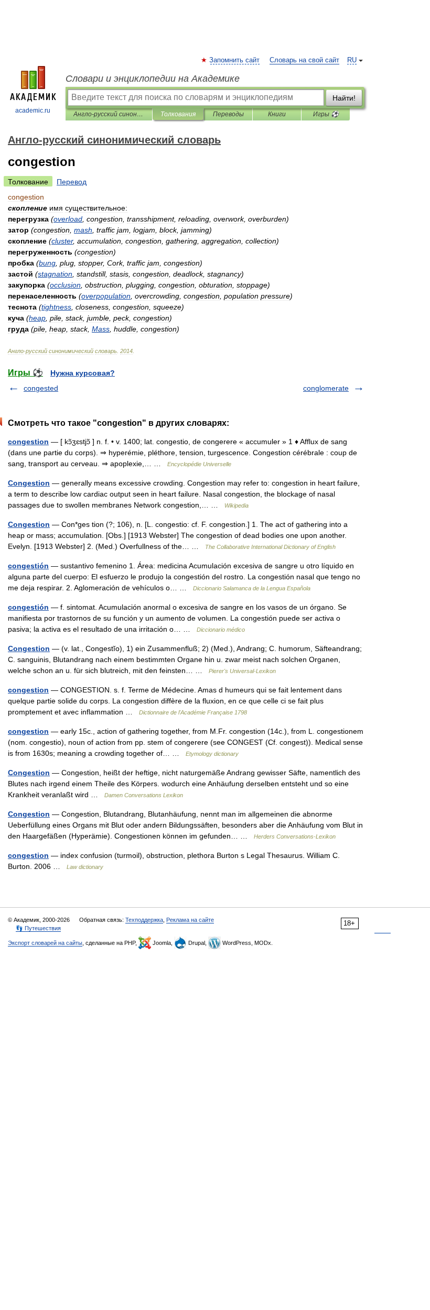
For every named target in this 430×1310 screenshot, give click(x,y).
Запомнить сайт (235, 60)
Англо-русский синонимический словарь (108, 114)
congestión (28, 566)
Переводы (228, 114)
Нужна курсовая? (82, 373)
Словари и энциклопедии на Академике (153, 78)
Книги (277, 114)
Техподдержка (144, 920)
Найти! (344, 98)
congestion (28, 441)
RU (352, 60)
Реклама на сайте (190, 920)
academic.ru (32, 110)
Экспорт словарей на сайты (45, 943)
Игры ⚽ (326, 114)
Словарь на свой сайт (304, 60)
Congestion (29, 483)
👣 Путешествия (38, 928)
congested (41, 388)
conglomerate (326, 388)
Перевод (72, 182)
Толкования (178, 114)
